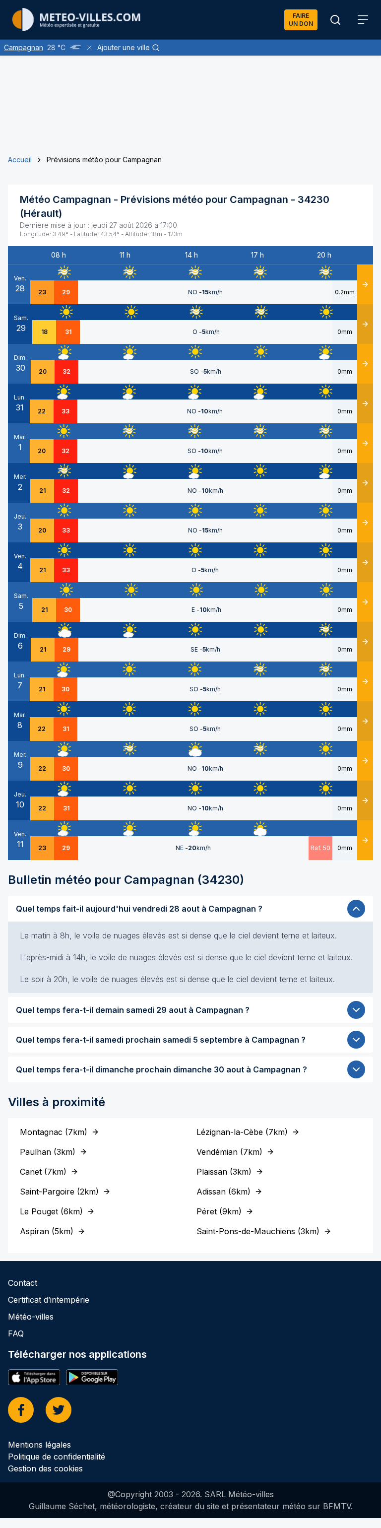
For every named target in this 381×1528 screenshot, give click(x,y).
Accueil (20, 159)
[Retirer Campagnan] (89, 48)
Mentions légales (39, 1445)
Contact (22, 1283)
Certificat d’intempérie (48, 1300)
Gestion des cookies (45, 1468)
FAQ (16, 1333)
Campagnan (23, 47)
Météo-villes (31, 1317)
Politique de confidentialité (56, 1457)
